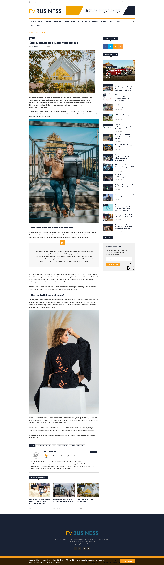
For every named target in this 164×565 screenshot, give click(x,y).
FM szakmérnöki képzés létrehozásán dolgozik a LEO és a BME (124, 166)
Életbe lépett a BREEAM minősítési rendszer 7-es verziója (123, 137)
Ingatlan (57, 21)
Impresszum (52, 2)
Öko (118, 21)
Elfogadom (127, 561)
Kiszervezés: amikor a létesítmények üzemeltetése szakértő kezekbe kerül (124, 226)
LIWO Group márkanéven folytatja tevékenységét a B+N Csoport (123, 127)
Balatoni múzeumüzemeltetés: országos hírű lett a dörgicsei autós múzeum (118, 73)
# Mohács (72, 445)
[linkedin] (125, 2)
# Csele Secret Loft (62, 445)
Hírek (37, 32)
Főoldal (31, 32)
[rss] (132, 2)
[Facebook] (122, 2)
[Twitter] (129, 2)
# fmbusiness (80, 445)
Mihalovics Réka (34, 506)
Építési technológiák (90, 21)
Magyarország (36, 21)
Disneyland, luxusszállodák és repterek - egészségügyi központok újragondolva (39, 501)
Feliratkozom (113, 264)
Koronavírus (35, 26)
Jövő (112, 21)
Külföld (48, 21)
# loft (53, 445)
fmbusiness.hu (35, 46)
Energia (104, 21)
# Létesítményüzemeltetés (43, 445)
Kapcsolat (45, 2)
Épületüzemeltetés (72, 21)
